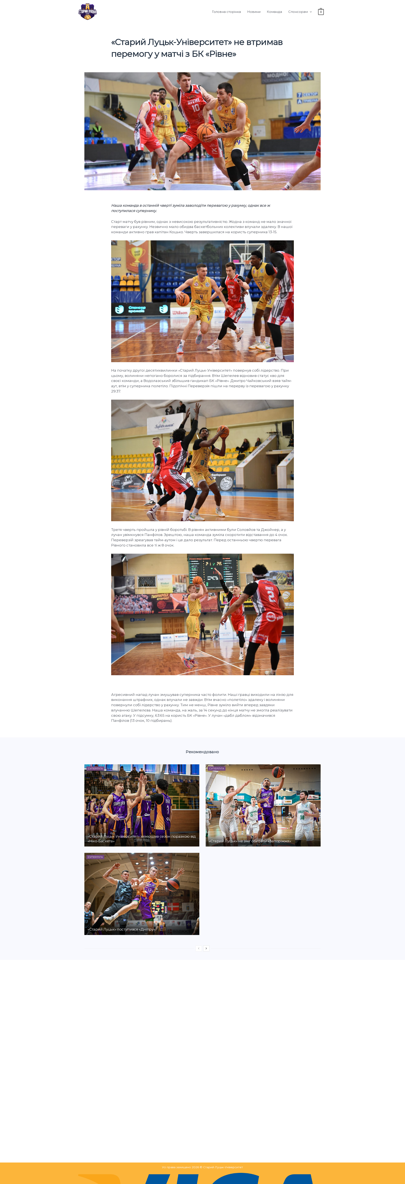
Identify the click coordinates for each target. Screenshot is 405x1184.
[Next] (206, 948)
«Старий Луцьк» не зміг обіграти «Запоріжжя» (250, 841)
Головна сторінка (226, 12)
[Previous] (199, 948)
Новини (254, 12)
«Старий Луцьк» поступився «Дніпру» (121, 929)
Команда (274, 12)
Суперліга (95, 768)
